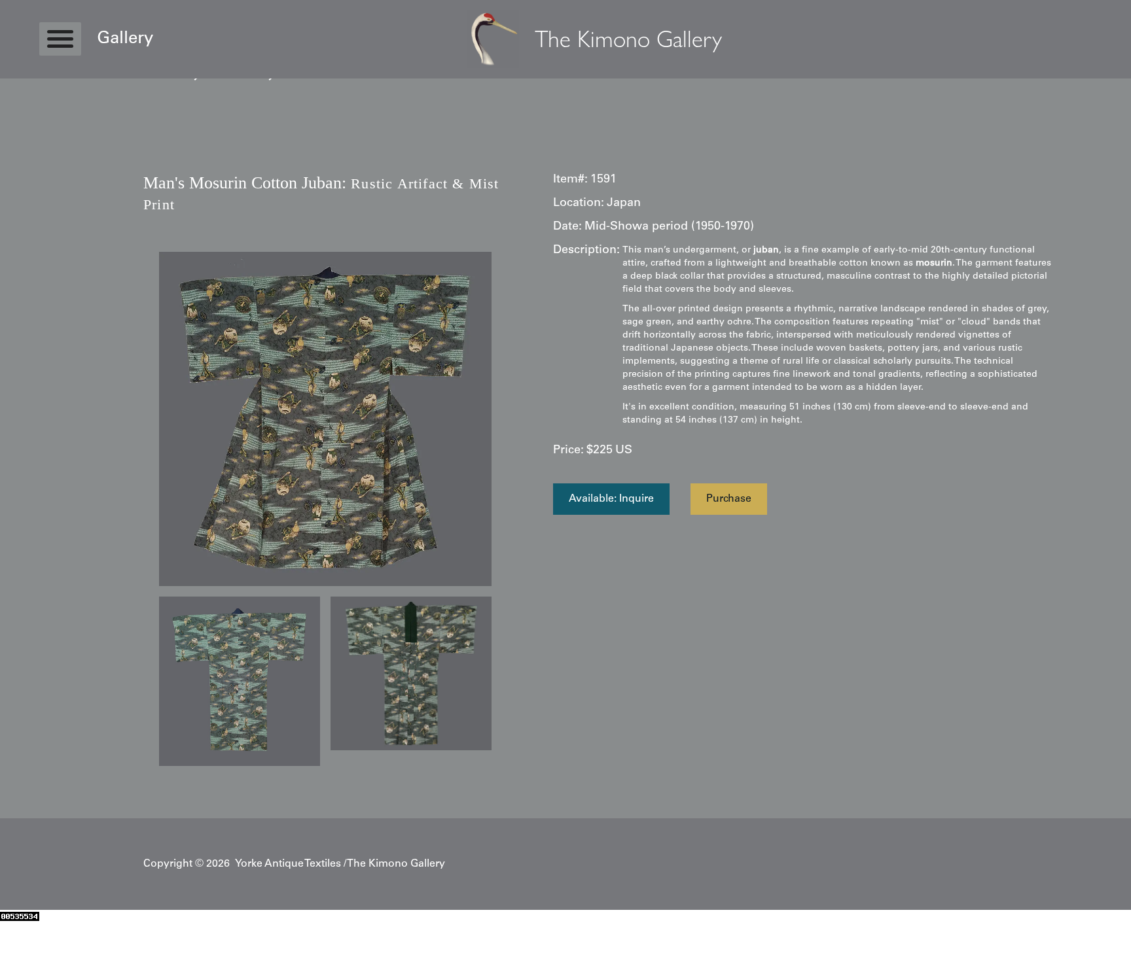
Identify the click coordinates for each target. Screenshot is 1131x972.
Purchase (728, 499)
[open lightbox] (325, 419)
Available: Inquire (611, 499)
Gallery (125, 39)
